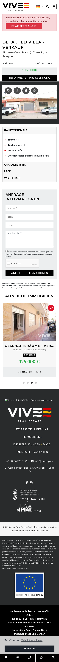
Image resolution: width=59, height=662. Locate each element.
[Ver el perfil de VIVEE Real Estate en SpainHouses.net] (29, 401)
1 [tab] (24, 383)
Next (53, 102)
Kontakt (23, 452)
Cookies (14, 530)
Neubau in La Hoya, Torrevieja (29, 619)
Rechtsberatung (35, 527)
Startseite (24, 429)
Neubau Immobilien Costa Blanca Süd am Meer (29, 625)
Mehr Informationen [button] (31, 640)
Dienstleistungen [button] (26, 444)
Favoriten (40, 452)
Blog (46, 444)
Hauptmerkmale (15, 130)
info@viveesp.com (45, 461)
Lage (7, 171)
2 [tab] (28, 383)
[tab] (29, 130)
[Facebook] (27, 483)
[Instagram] (31, 483)
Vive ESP (15, 6)
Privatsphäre (50, 527)
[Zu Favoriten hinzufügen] (51, 308)
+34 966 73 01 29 (18, 461)
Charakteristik (15, 165)
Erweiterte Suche (23, 26)
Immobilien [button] (31, 436)
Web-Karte (24, 530)
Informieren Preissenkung (29, 77)
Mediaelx (43, 530)
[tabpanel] (29, 340)
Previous (6, 102)
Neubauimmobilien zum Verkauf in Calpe (29, 613)
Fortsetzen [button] (29, 648)
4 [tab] (36, 383)
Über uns (41, 429)
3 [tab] (32, 383)
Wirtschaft (12, 178)
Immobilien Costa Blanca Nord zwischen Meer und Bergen (29, 632)
